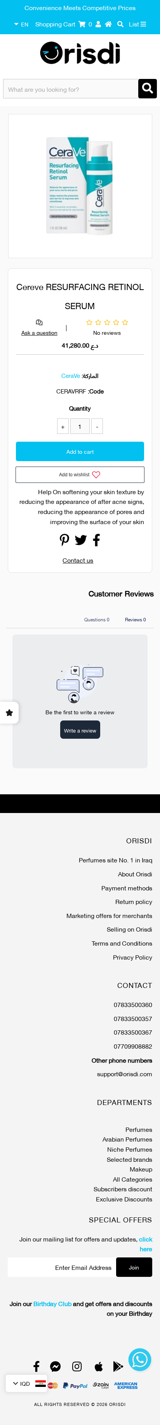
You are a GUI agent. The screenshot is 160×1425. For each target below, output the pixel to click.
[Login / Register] (98, 23)
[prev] (21, 187)
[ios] (99, 1368)
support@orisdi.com (124, 1073)
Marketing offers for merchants (109, 915)
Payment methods (126, 887)
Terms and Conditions (122, 942)
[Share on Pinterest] (64, 541)
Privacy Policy (132, 956)
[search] (120, 23)
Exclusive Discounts (124, 1198)
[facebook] (36, 1368)
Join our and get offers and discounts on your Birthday (81, 1308)
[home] (108, 23)
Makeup (141, 1168)
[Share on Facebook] (96, 541)
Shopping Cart (63, 23)
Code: (96, 390)
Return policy (133, 901)
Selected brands (129, 1158)
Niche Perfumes (129, 1148)
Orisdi (117, 1404)
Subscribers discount (123, 1188)
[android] (118, 1368)
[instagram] (77, 1368)
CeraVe (70, 375)
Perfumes (138, 1129)
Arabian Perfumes (127, 1138)
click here (145, 1243)
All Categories (132, 1178)
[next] (142, 187)
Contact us (78, 559)
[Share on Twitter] (81, 541)
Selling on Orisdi (129, 928)
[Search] (147, 88)
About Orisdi (135, 873)
